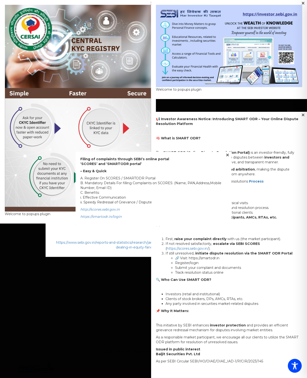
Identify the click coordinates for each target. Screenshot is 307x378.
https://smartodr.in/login (101, 216)
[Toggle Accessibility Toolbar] (294, 365)
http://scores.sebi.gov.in (100, 209)
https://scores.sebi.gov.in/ (188, 248)
